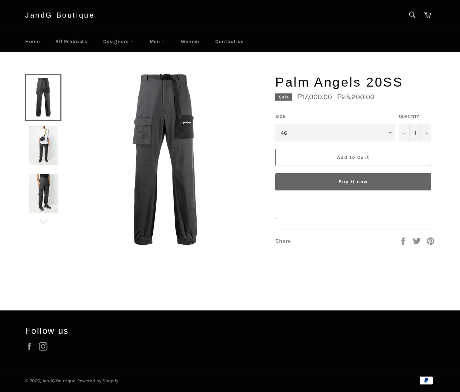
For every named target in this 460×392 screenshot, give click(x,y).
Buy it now (353, 181)
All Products (71, 41)
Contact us (229, 41)
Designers (116, 41)
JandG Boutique (60, 15)
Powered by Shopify (97, 380)
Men (156, 41)
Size (280, 116)
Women (190, 41)
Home (32, 41)
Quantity (409, 116)
